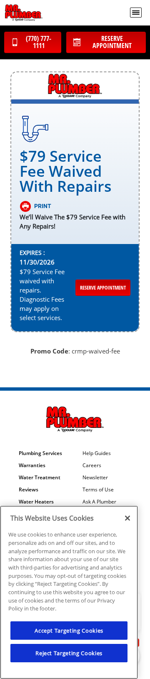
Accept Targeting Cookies (69, 630)
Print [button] (42, 206)
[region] (69, 592)
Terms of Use (98, 490)
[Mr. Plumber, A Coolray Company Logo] (23, 12)
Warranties (32, 465)
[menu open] (136, 13)
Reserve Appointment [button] (103, 287)
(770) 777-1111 (38, 42)
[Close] (127, 518)
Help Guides (96, 453)
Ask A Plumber (99, 502)
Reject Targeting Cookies (68, 653)
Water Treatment (39, 478)
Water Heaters (36, 502)
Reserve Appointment (112, 42)
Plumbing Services (40, 453)
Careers (91, 465)
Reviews (28, 490)
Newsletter (95, 478)
